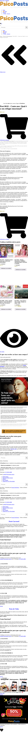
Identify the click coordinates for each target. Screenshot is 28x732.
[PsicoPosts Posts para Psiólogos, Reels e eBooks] (14, 7)
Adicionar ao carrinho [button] (6, 268)
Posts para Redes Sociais (8, 477)
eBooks (4, 12)
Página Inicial (5, 476)
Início (1, 36)
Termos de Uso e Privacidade (9, 481)
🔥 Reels (5, 11)
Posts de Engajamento (7, 36)
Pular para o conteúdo (4, 0)
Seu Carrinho (5, 480)
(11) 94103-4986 (8, 472)
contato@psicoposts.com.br (8, 474)
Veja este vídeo (13, 449)
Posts (4, 10)
